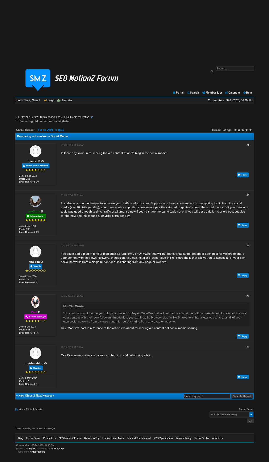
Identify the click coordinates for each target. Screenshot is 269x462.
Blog (20, 438)
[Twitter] (41, 130)
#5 (248, 347)
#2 (248, 195)
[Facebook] (38, 130)
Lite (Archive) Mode (113, 438)
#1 (248, 145)
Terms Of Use (202, 438)
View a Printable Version (31, 409)
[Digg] (44, 130)
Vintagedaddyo (37, 451)
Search (194, 92)
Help (249, 92)
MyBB (32, 448)
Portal (180, 92)
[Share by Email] (59, 130)
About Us (217, 438)
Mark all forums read (139, 438)
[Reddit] (51, 130)
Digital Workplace (50, 117)
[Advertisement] (134, 31)
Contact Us (49, 438)
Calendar (234, 92)
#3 (248, 245)
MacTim (34, 261)
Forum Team (33, 438)
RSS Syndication (163, 438)
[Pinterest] (56, 130)
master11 (34, 161)
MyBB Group (57, 448)
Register (67, 100)
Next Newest (44, 395)
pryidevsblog (34, 363)
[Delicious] (48, 130)
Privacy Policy (183, 438)
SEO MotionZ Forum (26, 117)
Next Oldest (25, 395)
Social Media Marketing (75, 117)
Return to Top (92, 438)
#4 (248, 296)
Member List (214, 92)
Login (51, 100)
